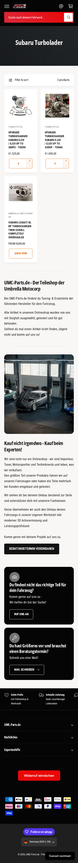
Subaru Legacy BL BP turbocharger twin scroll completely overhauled (19, 230)
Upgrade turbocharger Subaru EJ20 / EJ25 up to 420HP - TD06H (54, 140)
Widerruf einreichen (39, 776)
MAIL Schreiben (24, 669)
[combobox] (39, 17)
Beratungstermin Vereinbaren (31, 549)
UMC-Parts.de (32, 854)
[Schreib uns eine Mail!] (61, 6)
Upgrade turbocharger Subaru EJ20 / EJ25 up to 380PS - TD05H (18, 140)
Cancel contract (60, 855)
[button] (6, 6)
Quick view (21, 253)
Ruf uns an (21, 614)
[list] (39, 699)
